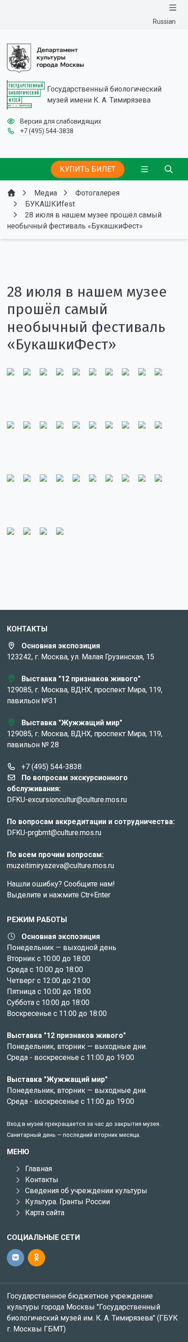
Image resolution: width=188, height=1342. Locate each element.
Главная (38, 1168)
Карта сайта (44, 1212)
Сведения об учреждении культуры (86, 1190)
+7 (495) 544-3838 (46, 131)
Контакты (41, 1179)
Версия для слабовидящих (60, 121)
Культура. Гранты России (67, 1201)
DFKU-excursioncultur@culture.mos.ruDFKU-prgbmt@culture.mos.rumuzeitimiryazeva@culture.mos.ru (91, 821)
